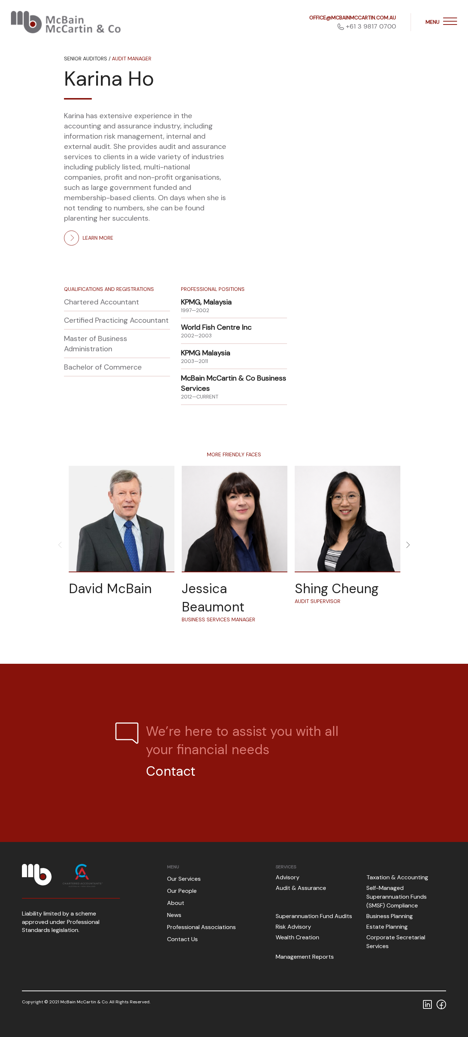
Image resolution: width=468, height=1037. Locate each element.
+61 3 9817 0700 (371, 26)
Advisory (287, 877)
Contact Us (182, 939)
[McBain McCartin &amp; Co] (66, 22)
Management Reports (305, 957)
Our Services (184, 879)
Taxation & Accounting (397, 877)
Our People (182, 891)
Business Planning (389, 916)
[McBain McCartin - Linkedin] (427, 1003)
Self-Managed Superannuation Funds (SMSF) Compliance (396, 896)
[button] (450, 22)
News (174, 915)
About (175, 903)
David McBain (110, 588)
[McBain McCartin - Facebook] (441, 1003)
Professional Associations (201, 927)
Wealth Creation (297, 937)
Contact (170, 771)
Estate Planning (387, 927)
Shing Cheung (336, 588)
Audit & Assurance (301, 888)
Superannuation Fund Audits (314, 916)
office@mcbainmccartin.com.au (352, 17)
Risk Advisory (293, 927)
